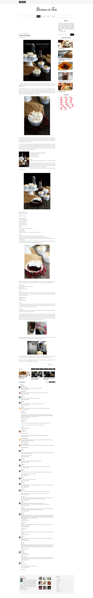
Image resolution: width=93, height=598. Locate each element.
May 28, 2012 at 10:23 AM (25, 409)
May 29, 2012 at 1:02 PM (24, 467)
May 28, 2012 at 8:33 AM (25, 389)
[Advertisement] (37, 26)
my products (70, 104)
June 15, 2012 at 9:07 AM (25, 540)
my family (64, 104)
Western (64, 109)
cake (59, 99)
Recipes (48, 16)
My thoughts (59, 580)
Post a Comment (22, 569)
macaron (69, 102)
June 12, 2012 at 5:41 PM (25, 526)
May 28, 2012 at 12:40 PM (25, 428)
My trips (58, 582)
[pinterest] (25, 2)
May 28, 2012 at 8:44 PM (24, 447)
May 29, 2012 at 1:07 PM (24, 494)
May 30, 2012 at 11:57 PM (25, 505)
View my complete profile (24, 588)
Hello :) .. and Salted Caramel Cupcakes (35, 379)
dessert (58, 589)
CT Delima (22, 430)
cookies (69, 99)
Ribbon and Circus (24, 438)
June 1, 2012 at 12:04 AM (25, 520)
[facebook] (20, 2)
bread (63, 97)
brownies (68, 97)
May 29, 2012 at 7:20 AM (25, 456)
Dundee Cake (21, 378)
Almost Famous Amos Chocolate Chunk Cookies (65, 60)
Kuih (59, 102)
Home (38, 16)
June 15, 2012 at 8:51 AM (25, 534)
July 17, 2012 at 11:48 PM (25, 567)
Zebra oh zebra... (62, 48)
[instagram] (22, 2)
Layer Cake (64, 102)
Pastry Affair (35, 145)
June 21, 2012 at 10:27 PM (25, 554)
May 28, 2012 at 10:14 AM (25, 399)
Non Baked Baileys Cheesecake (65, 81)
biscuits (59, 97)
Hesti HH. (22, 391)
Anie (22, 449)
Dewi (22, 411)
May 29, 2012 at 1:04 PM (24, 480)
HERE (31, 361)
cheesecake (64, 99)
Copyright (53, 16)
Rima (22, 401)
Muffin (59, 104)
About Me (43, 16)
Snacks (59, 109)
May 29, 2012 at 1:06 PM (24, 487)
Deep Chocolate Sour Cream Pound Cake (49, 379)
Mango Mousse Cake (63, 70)
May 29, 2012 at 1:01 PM (24, 462)
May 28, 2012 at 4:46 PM (24, 436)
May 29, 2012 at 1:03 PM (24, 475)
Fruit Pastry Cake (62, 91)
